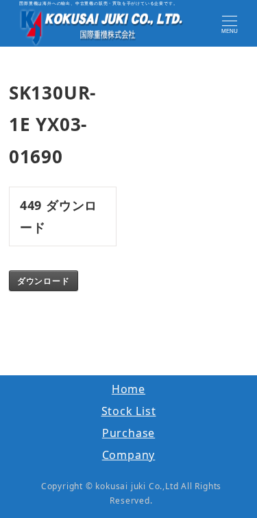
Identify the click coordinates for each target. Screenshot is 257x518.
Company (129, 454)
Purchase (128, 432)
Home (128, 389)
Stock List (128, 411)
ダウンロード (43, 280)
